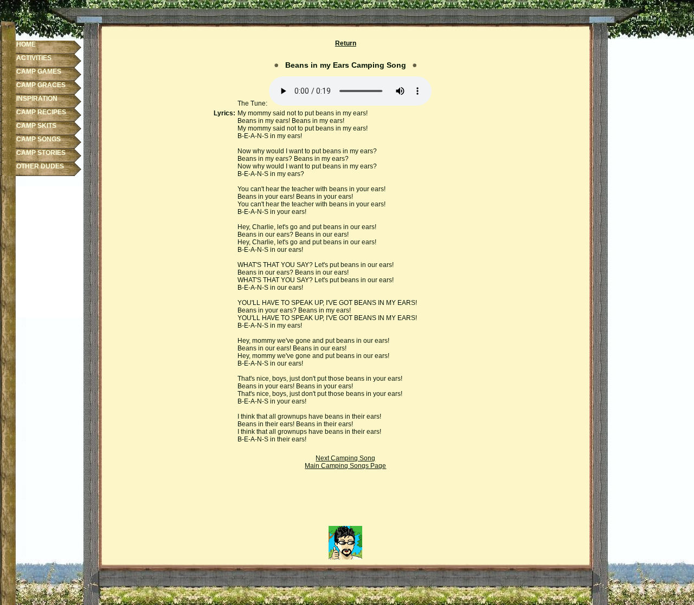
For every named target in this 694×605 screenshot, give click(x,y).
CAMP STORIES (41, 153)
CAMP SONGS (38, 139)
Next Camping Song (345, 458)
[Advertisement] (345, 501)
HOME (26, 44)
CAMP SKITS (36, 125)
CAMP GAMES (38, 71)
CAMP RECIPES (41, 112)
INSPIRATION (36, 98)
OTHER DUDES (40, 166)
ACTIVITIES (34, 58)
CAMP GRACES (41, 85)
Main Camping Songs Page (345, 466)
